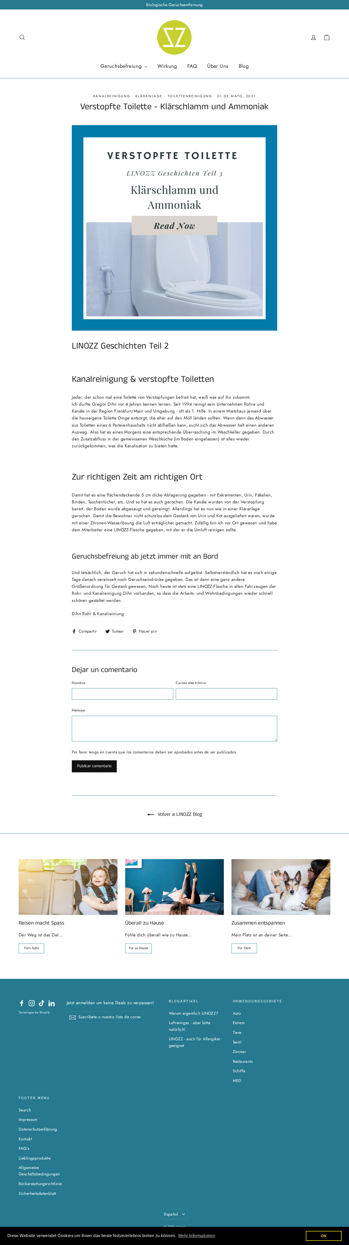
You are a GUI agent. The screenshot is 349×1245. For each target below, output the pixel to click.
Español (171, 1214)
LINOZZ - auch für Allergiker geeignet (194, 1042)
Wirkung (167, 66)
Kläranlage (148, 96)
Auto (237, 1013)
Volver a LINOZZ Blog (179, 814)
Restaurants (243, 1061)
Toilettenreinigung (190, 96)
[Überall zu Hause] (174, 887)
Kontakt (25, 1139)
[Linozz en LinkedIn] (52, 1002)
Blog (244, 66)
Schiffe (239, 1071)
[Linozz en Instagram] (32, 1002)
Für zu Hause (138, 948)
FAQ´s (24, 1148)
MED (237, 1081)
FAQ (192, 66)
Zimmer (239, 1052)
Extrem (239, 1023)
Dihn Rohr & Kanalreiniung (98, 614)
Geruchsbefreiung (121, 66)
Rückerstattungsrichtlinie (40, 1184)
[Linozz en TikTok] (42, 1002)
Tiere (237, 1032)
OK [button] (324, 1236)
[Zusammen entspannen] (280, 887)
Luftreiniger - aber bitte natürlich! (190, 1026)
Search (25, 1110)
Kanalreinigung (111, 96)
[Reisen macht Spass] (68, 887)
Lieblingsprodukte (35, 1158)
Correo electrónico (191, 682)
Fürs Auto (31, 948)
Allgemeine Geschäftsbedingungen (39, 1171)
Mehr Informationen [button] (196, 1235)
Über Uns (217, 66)
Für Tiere (244, 948)
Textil (237, 1042)
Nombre (78, 682)
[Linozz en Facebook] (22, 1002)
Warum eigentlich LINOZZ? (193, 1013)
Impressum (28, 1119)
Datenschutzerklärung (38, 1129)
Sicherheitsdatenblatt (37, 1193)
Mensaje (78, 710)
